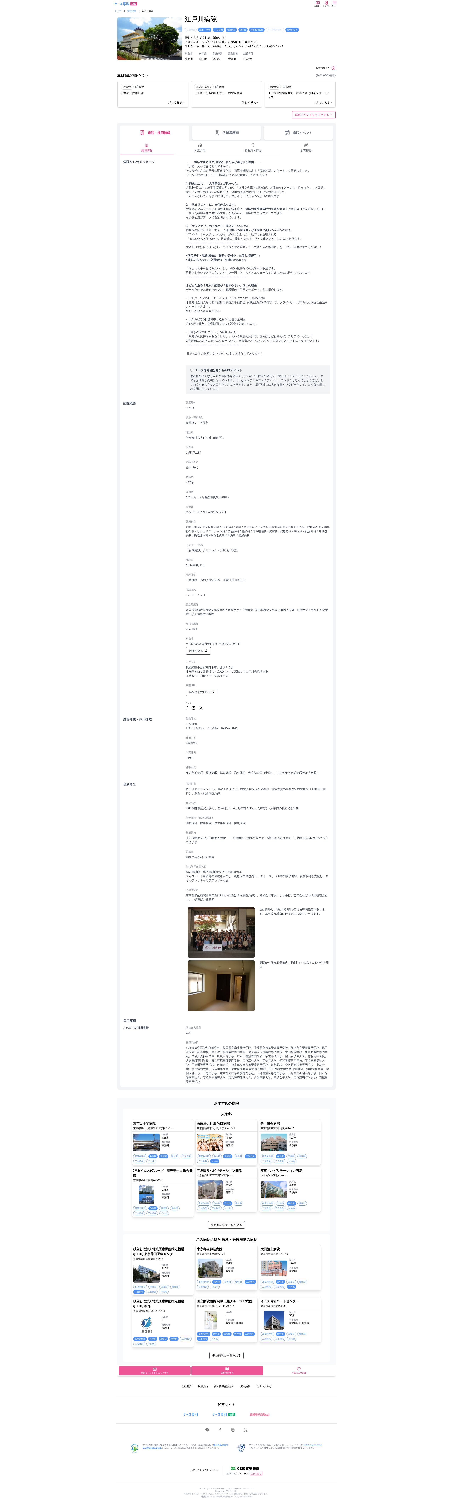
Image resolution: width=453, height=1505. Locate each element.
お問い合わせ (264, 1386)
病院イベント (302, 133)
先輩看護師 (231, 133)
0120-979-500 (248, 1468)
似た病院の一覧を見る (226, 1355)
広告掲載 (245, 1386)
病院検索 (131, 11)
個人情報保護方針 (224, 1386)
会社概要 (186, 1386)
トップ (118, 11)
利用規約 (203, 1386)
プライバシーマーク (312, 1444)
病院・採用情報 (159, 133)
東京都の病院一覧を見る (226, 1225)
